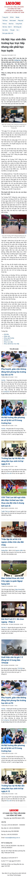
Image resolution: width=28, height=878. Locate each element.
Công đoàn (19, 23)
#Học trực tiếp (8, 342)
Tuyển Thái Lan (5, 511)
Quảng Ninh (4, 550)
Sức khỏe (5, 30)
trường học (17, 60)
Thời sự (4, 23)
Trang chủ (5, 17)
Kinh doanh (13, 20)
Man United (18, 589)
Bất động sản (17, 27)
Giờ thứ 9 (4, 627)
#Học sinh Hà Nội (9, 338)
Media (17, 17)
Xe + (18, 30)
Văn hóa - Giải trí (7, 27)
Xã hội (12, 17)
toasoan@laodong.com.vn (12, 837)
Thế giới (12, 30)
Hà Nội (3, 380)
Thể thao (4, 20)
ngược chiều (19, 550)
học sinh (9, 473)
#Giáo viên (7, 336)
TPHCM (19, 668)
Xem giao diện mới (7, 33)
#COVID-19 (7, 340)
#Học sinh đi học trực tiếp (11, 344)
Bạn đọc (11, 23)
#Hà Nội (6, 334)
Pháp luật (20, 20)
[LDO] (14, 359)
